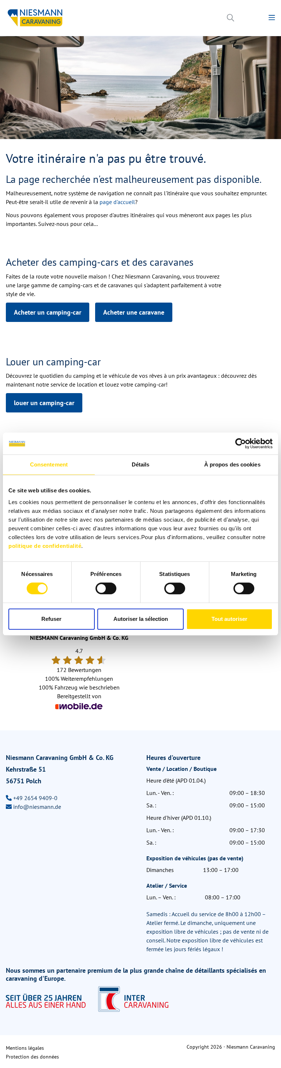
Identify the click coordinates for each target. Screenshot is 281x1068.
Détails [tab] (141, 464)
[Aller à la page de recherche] (230, 18)
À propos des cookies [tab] (232, 464)
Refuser (51, 619)
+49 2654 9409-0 (35, 798)
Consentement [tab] (49, 464)
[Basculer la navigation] (272, 18)
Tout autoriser (229, 619)
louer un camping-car (44, 403)
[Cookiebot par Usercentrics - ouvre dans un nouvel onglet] (241, 443)
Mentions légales (25, 1048)
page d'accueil (117, 201)
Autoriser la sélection (140, 619)
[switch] (105, 588)
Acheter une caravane (133, 312)
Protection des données (32, 1056)
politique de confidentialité (44, 546)
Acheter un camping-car (47, 312)
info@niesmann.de (37, 806)
